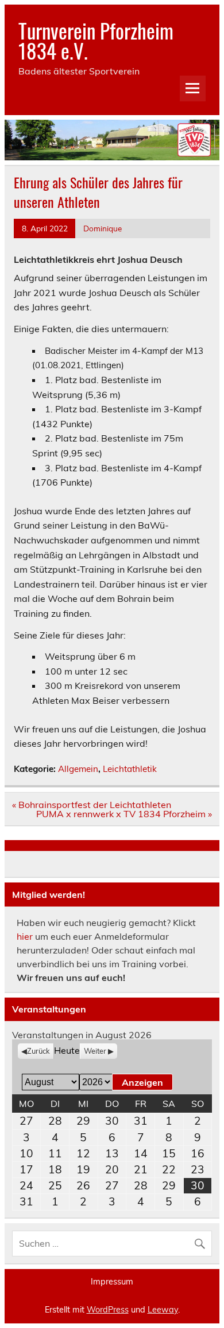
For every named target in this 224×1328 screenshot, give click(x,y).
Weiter (95, 1050)
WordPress (108, 1310)
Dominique (102, 228)
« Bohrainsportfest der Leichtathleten (91, 804)
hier (25, 936)
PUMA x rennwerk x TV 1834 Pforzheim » (124, 813)
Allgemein (78, 768)
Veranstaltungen (49, 1009)
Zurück (38, 1050)
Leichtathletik (130, 768)
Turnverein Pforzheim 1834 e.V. (95, 40)
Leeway (163, 1310)
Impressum (112, 1282)
